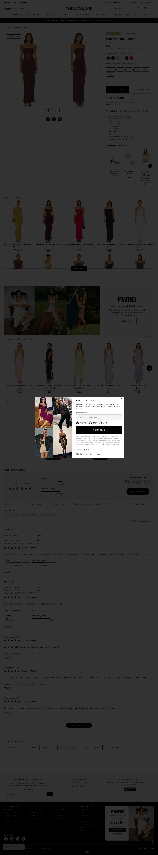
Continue (99, 430)
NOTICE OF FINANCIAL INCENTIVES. (107, 444)
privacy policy (116, 442)
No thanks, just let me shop (88, 454)
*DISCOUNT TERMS (82, 449)
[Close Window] (122, 399)
